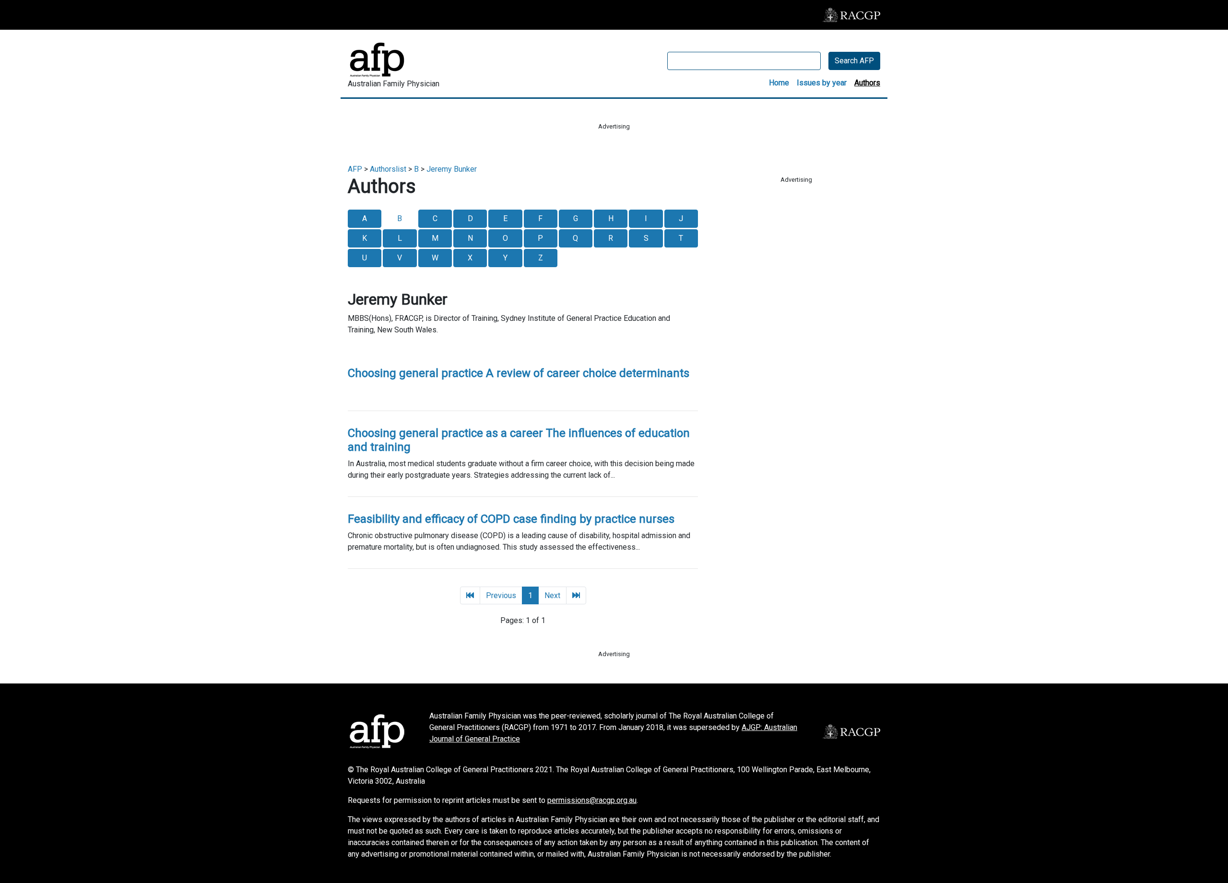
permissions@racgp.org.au (592, 800)
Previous (501, 595)
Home (779, 82)
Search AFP (854, 60)
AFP (355, 169)
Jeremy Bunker (451, 169)
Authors (867, 82)
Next (552, 595)
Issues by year (822, 82)
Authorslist (388, 169)
